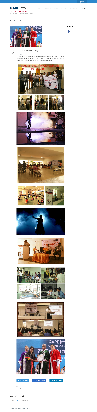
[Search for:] (82, 1)
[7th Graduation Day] (26, 36)
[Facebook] (69, 31)
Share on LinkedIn (57, 380)
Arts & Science (64, 8)
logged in (18, 400)
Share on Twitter (24, 380)
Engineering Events (18, 20)
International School (74, 8)
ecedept (20, 54)
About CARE (39, 8)
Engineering (48, 8)
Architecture (56, 8)
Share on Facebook (40, 380)
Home (11, 20)
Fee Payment (84, 8)
